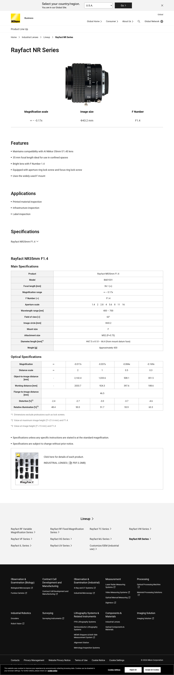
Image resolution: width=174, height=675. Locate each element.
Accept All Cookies (152, 670)
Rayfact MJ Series (99, 539)
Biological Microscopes (20, 588)
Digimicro (109, 603)
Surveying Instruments (51, 618)
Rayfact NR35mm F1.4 (23, 241)
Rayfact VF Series (20, 539)
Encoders (15, 618)
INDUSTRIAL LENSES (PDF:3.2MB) (65, 462)
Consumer (111, 21)
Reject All (133, 670)
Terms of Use (81, 660)
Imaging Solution (144, 618)
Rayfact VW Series (139, 528)
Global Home (93, 21)
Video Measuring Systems (116, 592)
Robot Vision (16, 623)
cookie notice (52, 671)
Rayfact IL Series (20, 545)
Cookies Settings (114, 670)
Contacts (15, 660)
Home (14, 37)
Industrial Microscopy (83, 593)
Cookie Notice (98, 660)
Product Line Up (19, 29)
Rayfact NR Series (139, 539)
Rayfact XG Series (60, 539)
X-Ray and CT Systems (83, 588)
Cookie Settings (116, 660)
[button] (139, 21)
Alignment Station (81, 642)
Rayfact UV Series (60, 545)
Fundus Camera (17, 593)
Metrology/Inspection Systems (87, 648)
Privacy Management (34, 660)
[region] (87, 669)
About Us (126, 21)
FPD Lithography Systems (85, 622)
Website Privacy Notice (59, 660)
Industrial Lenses (30, 37)
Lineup (47, 37)
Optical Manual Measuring (116, 597)
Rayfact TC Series (99, 528)
